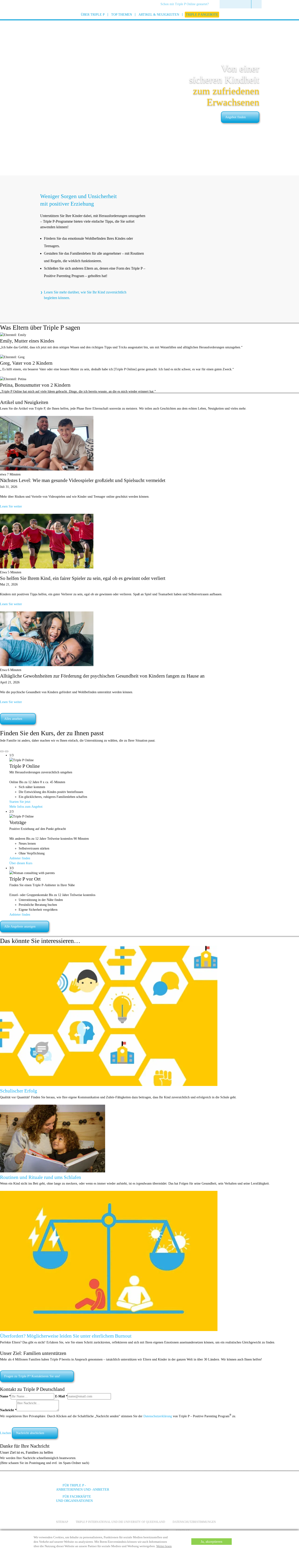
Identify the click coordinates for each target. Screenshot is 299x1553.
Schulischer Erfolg (18, 1091)
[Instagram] (217, 1489)
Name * (5, 1396)
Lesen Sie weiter (11, 506)
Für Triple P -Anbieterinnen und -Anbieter (82, 1487)
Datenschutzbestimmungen (194, 1522)
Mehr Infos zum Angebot (26, 806)
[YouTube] (204, 1489)
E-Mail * (61, 1396)
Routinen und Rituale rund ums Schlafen (40, 1177)
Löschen (5, 1433)
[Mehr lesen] (108, 1085)
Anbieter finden (19, 858)
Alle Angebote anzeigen (20, 926)
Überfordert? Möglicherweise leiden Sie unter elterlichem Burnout (66, 1336)
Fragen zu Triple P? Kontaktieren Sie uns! (32, 1376)
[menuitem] (186, 4)
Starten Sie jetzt (19, 801)
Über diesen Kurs (20, 863)
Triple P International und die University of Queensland (120, 1522)
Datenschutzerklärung (157, 1416)
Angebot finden (235, 117)
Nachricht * (8, 1410)
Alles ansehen (13, 719)
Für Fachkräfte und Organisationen (74, 1499)
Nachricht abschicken (30, 1433)
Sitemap (62, 1522)
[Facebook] (192, 1489)
